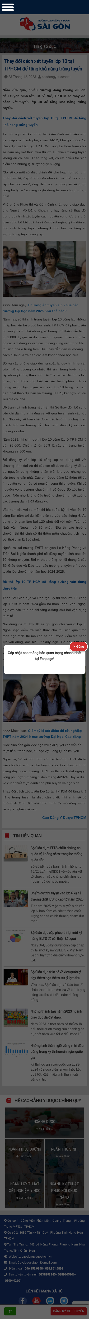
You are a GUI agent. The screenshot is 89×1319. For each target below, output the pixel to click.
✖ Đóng (78, 646)
